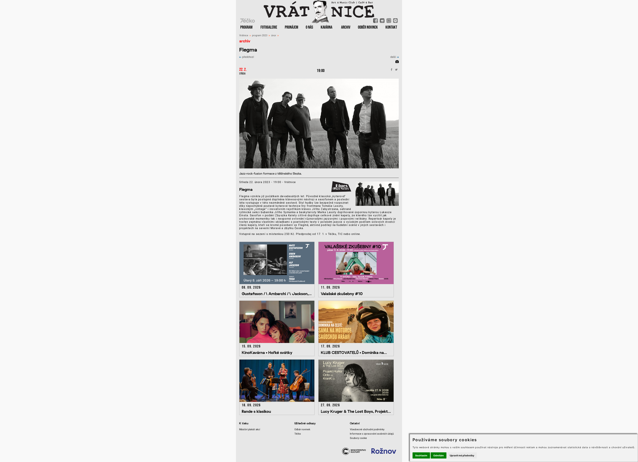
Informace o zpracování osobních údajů (372, 433)
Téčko (297, 433)
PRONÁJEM (291, 27)
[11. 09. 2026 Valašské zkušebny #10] (357, 283)
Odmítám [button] (438, 455)
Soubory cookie (358, 438)
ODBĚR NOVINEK (368, 27)
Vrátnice (243, 35)
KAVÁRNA (326, 27)
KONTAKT (391, 27)
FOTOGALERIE (269, 27)
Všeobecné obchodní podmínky (367, 429)
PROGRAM (246, 27)
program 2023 (259, 35)
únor (273, 35)
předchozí (248, 57)
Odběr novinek (302, 429)
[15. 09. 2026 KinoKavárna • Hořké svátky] (278, 342)
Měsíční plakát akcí (249, 429)
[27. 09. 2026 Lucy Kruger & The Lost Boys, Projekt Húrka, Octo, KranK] (357, 400)
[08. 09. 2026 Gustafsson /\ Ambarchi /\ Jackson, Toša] (278, 283)
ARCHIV (345, 27)
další (393, 57)
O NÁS (309, 27)
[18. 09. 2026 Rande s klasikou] (278, 400)
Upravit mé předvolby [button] (462, 455)
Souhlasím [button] (421, 455)
